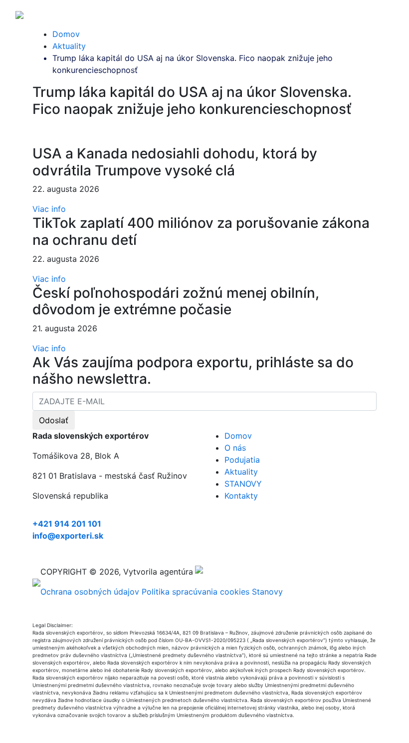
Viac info (49, 209)
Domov (66, 34)
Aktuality (69, 46)
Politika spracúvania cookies (195, 592)
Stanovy (267, 592)
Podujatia (242, 460)
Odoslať (53, 420)
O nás (235, 448)
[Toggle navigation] (387, 13)
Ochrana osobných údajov (89, 592)
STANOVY (243, 484)
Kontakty (241, 496)
